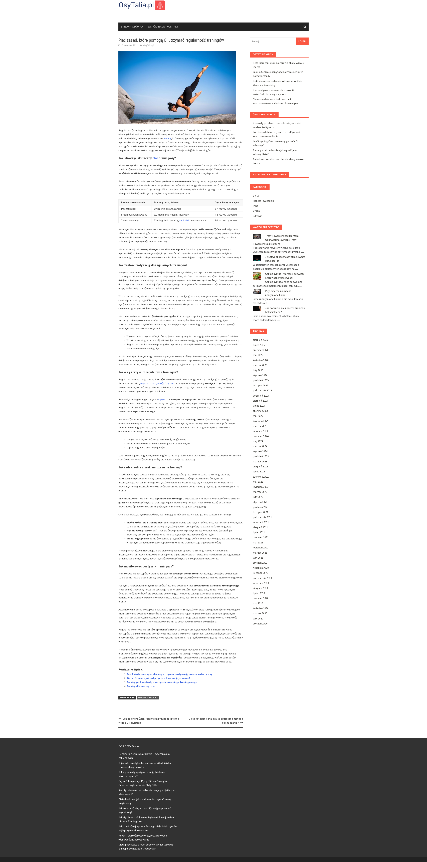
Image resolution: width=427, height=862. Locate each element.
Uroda (256, 210)
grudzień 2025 (261, 380)
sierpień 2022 (260, 466)
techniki (184, 220)
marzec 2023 (260, 461)
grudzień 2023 (261, 456)
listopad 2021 (260, 512)
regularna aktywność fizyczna (157, 383)
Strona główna (132, 26)
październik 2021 (262, 517)
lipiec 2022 (259, 471)
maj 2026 (258, 355)
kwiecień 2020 (261, 608)
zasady (167, 138)
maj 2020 (258, 603)
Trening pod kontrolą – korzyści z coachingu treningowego (161, 682)
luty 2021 (258, 557)
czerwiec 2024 (261, 436)
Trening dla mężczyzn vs (140, 686)
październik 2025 (262, 390)
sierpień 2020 (260, 588)
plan (155, 158)
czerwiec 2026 (261, 350)
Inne (255, 205)
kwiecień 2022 (261, 486)
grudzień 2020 (261, 567)
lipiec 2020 (259, 593)
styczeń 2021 (260, 562)
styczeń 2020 (260, 623)
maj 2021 (258, 542)
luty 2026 (258, 370)
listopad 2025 (260, 385)
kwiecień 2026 (261, 360)
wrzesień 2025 (261, 395)
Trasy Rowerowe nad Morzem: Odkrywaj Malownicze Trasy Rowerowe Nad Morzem (276, 239)
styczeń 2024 (260, 451)
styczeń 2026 (260, 375)
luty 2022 (258, 496)
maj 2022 (258, 481)
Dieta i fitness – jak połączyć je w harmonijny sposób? (158, 678)
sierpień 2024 (260, 431)
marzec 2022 (260, 491)
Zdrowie (257, 216)
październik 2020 (262, 578)
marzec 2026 (260, 365)
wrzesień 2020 (261, 583)
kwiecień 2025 (261, 421)
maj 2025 (258, 415)
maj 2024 (258, 441)
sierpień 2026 (260, 339)
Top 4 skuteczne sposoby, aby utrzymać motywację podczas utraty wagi (169, 674)
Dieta (256, 195)
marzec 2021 (260, 552)
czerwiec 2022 (261, 476)
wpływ (161, 399)
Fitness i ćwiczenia (148, 697)
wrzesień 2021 (261, 522)
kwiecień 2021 (261, 547)
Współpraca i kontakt (163, 26)
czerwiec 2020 (261, 598)
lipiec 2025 (259, 405)
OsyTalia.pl (148, 45)
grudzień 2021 (261, 507)
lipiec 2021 (259, 532)
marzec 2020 (260, 613)
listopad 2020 (260, 572)
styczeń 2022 (260, 502)
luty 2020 (258, 618)
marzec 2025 (260, 426)
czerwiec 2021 (261, 537)
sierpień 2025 (260, 400)
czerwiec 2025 (261, 410)
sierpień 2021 (260, 527)
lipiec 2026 (259, 345)
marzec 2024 (260, 446)
